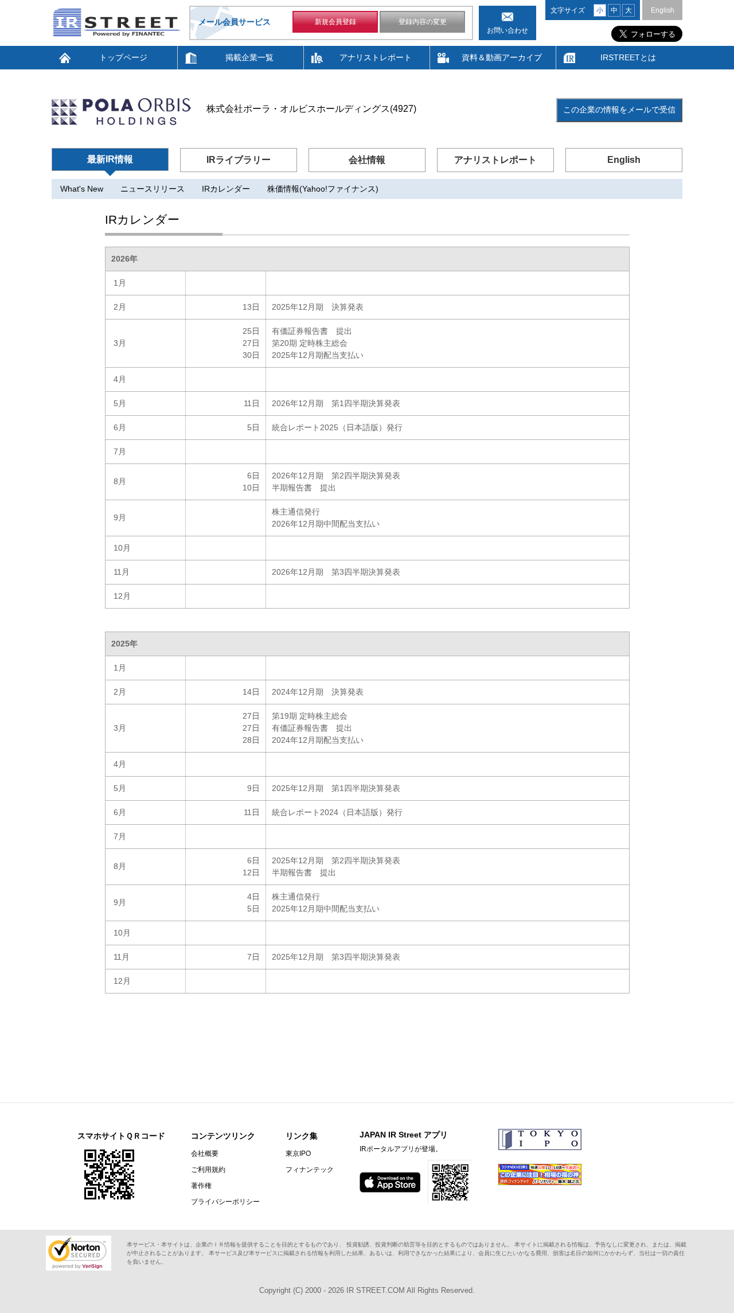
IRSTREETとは (628, 57)
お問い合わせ (507, 30)
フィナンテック (310, 1170)
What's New (81, 188)
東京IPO (298, 1154)
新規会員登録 (335, 22)
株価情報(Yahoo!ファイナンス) (322, 188)
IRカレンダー (226, 188)
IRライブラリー (238, 160)
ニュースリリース (152, 188)
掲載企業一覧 (249, 57)
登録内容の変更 (423, 22)
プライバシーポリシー (225, 1202)
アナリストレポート (375, 57)
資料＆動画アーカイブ (502, 57)
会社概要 (204, 1154)
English (662, 10)
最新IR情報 (110, 159)
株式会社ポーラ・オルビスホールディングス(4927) (311, 109)
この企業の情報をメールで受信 (619, 109)
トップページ (123, 57)
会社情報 (367, 160)
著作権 (201, 1186)
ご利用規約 (208, 1170)
